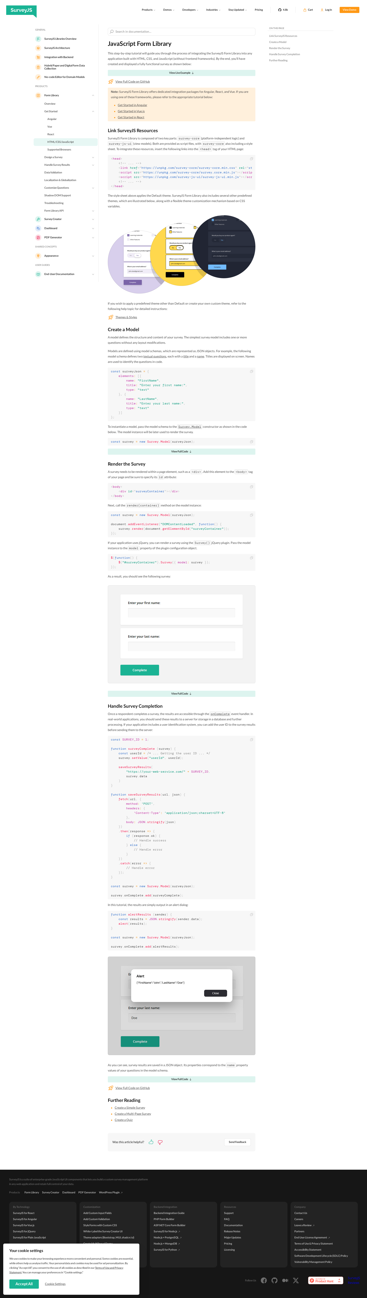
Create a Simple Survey (130, 1107)
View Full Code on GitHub (132, 81)
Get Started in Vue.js (131, 111)
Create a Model (277, 42)
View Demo (349, 10)
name (200, 356)
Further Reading (278, 60)
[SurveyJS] (21, 10)
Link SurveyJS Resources (283, 36)
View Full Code (179, 451)
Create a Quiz (124, 1120)
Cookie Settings (55, 1284)
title (186, 356)
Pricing (259, 10)
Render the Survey (279, 48)
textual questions (154, 356)
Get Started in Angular (132, 105)
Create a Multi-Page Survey (133, 1113)
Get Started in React (131, 117)
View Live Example (179, 73)
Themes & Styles (126, 317)
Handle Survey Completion (284, 54)
